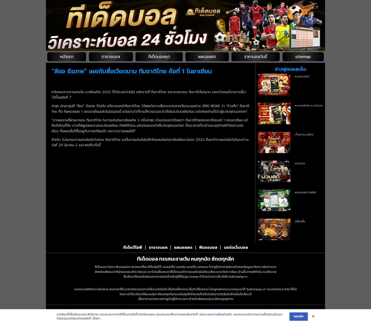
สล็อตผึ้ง (300, 221)
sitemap (303, 57)
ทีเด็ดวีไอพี (132, 247)
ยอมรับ (299, 316)
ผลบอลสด (207, 57)
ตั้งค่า (96, 318)
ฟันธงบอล (208, 247)
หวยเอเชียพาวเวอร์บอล (308, 105)
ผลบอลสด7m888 (305, 192)
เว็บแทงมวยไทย (304, 135)
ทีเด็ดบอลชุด (159, 57)
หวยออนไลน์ (302, 76)
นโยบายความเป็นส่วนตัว (215, 314)
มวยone (300, 163)
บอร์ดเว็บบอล (236, 247)
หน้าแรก (66, 57)
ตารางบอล (111, 57)
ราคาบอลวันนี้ (255, 57)
